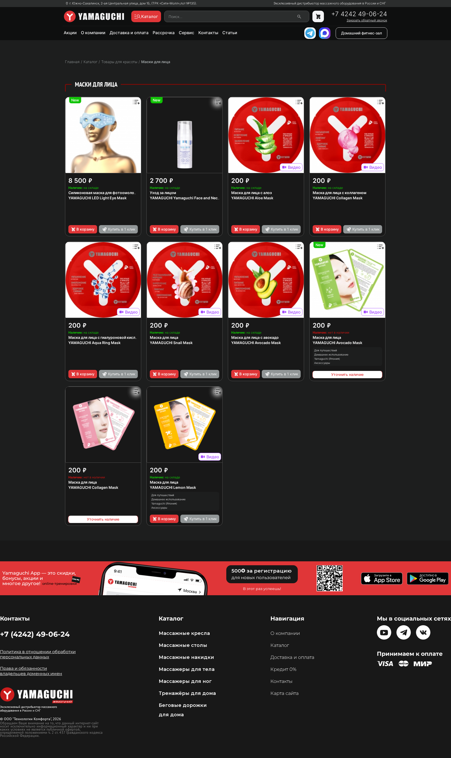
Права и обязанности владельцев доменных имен (31, 671)
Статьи (229, 32)
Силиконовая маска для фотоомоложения (107, 192)
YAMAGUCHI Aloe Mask (252, 198)
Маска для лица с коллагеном (339, 192)
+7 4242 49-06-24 (359, 14)
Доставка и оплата (129, 32)
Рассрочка (164, 32)
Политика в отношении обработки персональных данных (38, 654)
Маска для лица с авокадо (255, 337)
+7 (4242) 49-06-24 (35, 634)
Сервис (186, 32)
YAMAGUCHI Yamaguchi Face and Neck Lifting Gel (194, 198)
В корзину (85, 229)
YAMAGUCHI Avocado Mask (256, 342)
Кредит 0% (283, 669)
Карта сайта (284, 693)
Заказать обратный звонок (367, 20)
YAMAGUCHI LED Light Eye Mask (97, 198)
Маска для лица (164, 337)
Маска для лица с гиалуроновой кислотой (106, 337)
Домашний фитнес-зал (361, 33)
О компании (93, 32)
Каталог (279, 645)
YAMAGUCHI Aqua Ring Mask (94, 342)
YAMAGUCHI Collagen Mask (338, 198)
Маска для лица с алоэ (251, 192)
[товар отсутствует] (318, 16)
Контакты (208, 32)
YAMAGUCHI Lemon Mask (173, 487)
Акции (70, 32)
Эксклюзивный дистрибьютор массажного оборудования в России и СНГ (330, 3)
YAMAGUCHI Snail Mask (171, 342)
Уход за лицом (163, 192)
